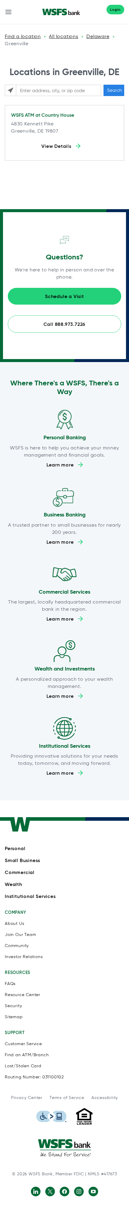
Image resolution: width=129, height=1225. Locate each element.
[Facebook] (64, 1191)
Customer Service (23, 1043)
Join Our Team (20, 934)
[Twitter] (50, 1191)
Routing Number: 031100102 (34, 1077)
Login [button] (115, 9)
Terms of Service (67, 1097)
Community (17, 945)
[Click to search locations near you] (10, 90)
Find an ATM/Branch (27, 1054)
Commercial (19, 872)
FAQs (10, 983)
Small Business (22, 860)
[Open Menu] (8, 12)
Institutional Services (30, 896)
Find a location (23, 36)
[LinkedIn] (35, 1191)
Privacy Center (26, 1097)
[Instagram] (79, 1191)
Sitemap (14, 1016)
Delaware (97, 36)
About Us (14, 923)
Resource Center (22, 994)
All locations (63, 36)
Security (13, 1005)
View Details (56, 146)
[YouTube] (93, 1191)
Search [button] (114, 90)
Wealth (13, 884)
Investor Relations (24, 956)
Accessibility (105, 1097)
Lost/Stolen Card (23, 1066)
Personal (15, 848)
